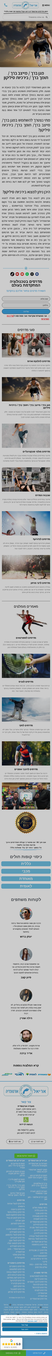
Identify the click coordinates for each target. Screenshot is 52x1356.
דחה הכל (24, 1329)
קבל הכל (25, 1325)
